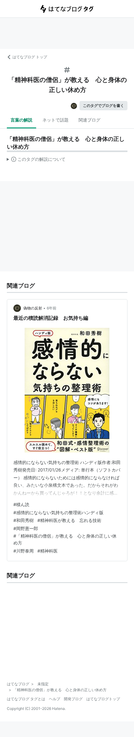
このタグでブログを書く (103, 105)
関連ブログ (89, 119)
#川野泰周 (23, 550)
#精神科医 (47, 550)
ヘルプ (54, 698)
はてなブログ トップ (29, 57)
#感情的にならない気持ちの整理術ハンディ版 (58, 512)
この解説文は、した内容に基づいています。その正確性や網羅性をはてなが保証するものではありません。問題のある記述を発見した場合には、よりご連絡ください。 (36, 160)
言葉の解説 (21, 119)
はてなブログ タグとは (26, 698)
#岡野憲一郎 (25, 528)
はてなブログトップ (103, 698)
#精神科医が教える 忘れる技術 (69, 520)
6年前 (51, 308)
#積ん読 (21, 504)
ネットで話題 (55, 119)
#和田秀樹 (23, 520)
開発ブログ (73, 698)
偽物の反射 (32, 308)
